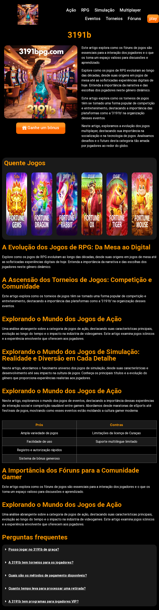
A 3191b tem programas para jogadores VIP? (43, 601)
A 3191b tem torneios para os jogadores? (40, 562)
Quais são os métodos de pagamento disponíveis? (47, 575)
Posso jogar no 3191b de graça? (33, 549)
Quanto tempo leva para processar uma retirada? (47, 588)
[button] (79, 549)
